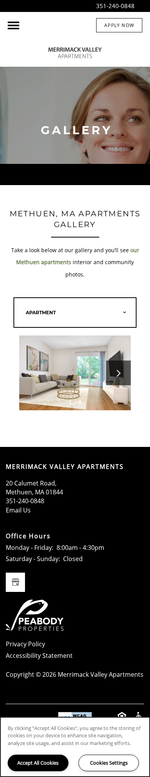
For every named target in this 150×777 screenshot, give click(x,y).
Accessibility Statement (39, 655)
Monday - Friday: (29, 547)
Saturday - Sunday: (33, 559)
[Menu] (13, 25)
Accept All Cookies (37, 762)
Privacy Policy (25, 644)
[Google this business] (15, 582)
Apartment (41, 312)
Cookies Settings (109, 762)
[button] (119, 25)
